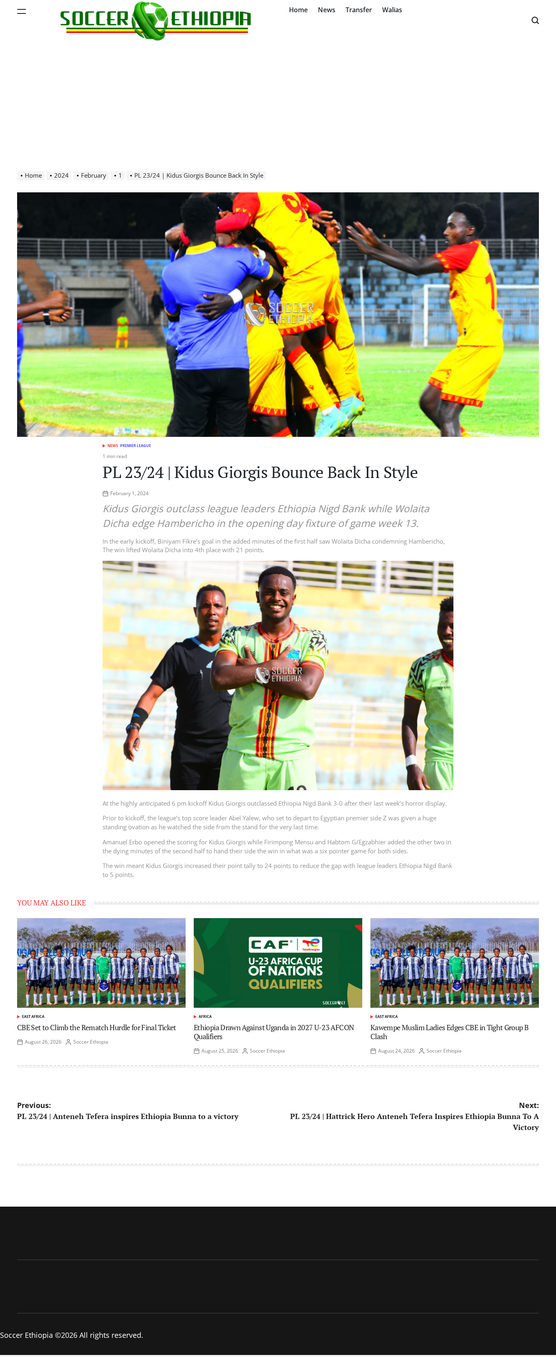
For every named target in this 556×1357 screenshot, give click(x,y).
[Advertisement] (278, 102)
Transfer (359, 9)
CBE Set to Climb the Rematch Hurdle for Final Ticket (96, 1027)
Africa (205, 1016)
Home (298, 9)
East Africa (33, 1016)
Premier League (135, 445)
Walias (392, 9)
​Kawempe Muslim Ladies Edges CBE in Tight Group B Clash (449, 1031)
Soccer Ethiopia (90, 1041)
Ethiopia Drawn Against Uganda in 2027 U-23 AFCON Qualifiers (274, 1031)
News (326, 9)
